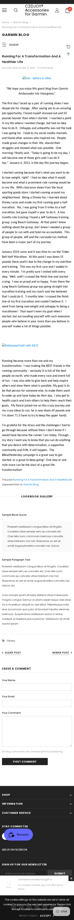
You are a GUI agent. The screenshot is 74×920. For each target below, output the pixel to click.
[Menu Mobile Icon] (4, 10)
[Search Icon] (16, 10)
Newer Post (60, 652)
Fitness (11, 640)
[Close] (71, 878)
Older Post (13, 652)
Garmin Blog (20, 22)
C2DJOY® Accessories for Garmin (37, 10)
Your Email (8, 696)
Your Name (8, 680)
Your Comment (11, 712)
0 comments (45, 68)
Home (5, 22)
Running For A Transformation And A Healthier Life (42, 479)
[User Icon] (57, 10)
